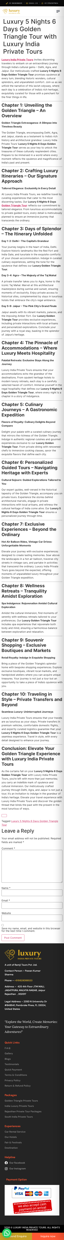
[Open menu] (58, 11)
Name (6, 888)
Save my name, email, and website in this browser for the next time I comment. (31, 929)
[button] (6, 1233)
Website (6, 913)
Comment (8, 848)
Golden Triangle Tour (14, 205)
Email (6, 900)
